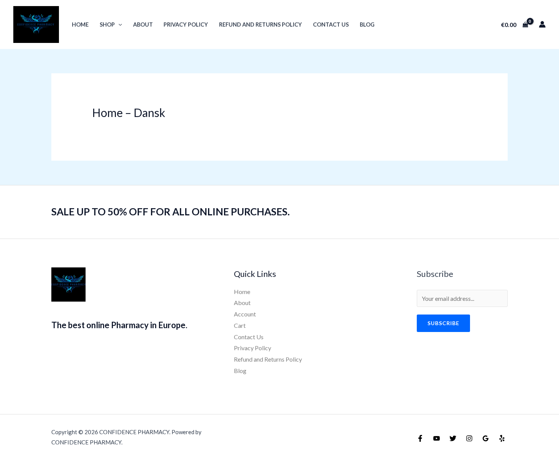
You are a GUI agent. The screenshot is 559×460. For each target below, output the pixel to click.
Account (245, 314)
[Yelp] (502, 438)
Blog (367, 24)
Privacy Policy (186, 24)
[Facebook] (420, 438)
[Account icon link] (542, 24)
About (143, 24)
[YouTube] (436, 438)
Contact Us (331, 24)
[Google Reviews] (485, 438)
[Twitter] (452, 438)
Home (80, 24)
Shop (107, 24)
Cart (240, 325)
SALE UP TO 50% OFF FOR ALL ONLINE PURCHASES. (170, 211)
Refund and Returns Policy (260, 24)
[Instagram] (469, 438)
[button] (118, 24)
